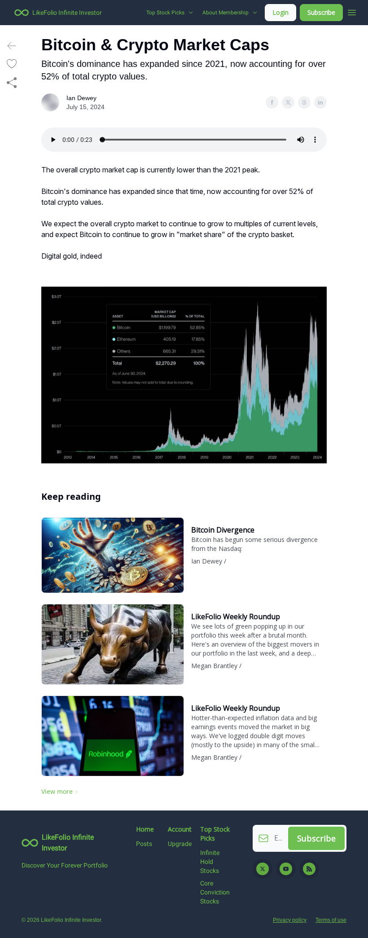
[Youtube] (286, 869)
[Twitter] (262, 869)
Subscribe (321, 12)
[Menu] (351, 11)
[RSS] (309, 869)
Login (280, 12)
